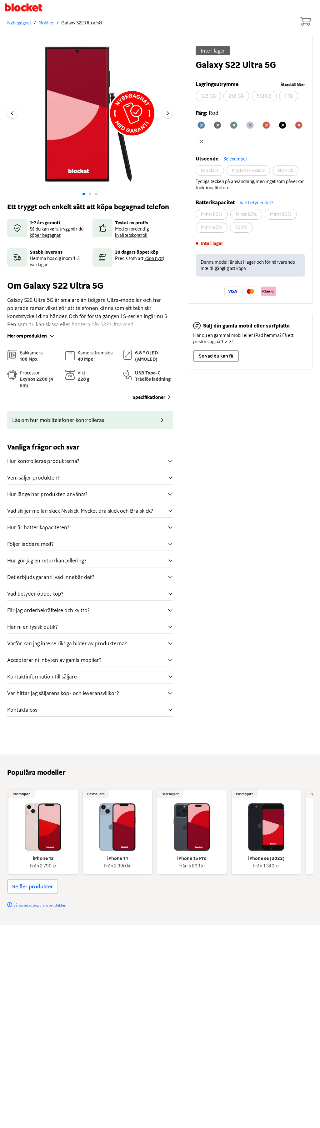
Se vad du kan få (216, 356)
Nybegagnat (19, 23)
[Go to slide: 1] (90, 194)
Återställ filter (293, 85)
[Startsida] (23, 7)
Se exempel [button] (235, 159)
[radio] (208, 96)
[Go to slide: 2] (96, 194)
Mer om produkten (27, 336)
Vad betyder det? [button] (256, 203)
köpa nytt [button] (153, 258)
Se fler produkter (32, 886)
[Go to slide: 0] (83, 194)
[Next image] (168, 113)
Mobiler (46, 23)
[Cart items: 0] (305, 21)
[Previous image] (12, 113)
